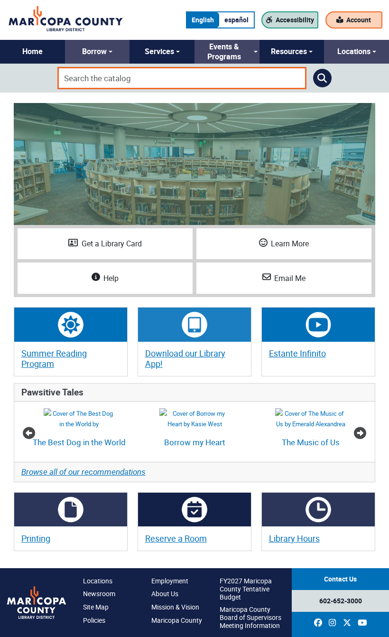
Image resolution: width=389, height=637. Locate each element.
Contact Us (340, 578)
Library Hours (294, 538)
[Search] (322, 78)
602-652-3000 (340, 600)
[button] (32, 52)
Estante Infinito (297, 353)
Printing (35, 538)
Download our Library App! (185, 358)
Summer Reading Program (54, 358)
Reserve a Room (176, 538)
